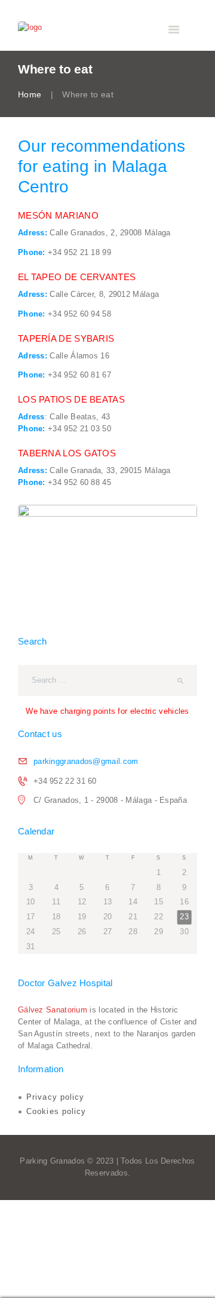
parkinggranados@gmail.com (86, 761)
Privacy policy (55, 1097)
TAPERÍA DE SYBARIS (66, 338)
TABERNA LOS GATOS (67, 453)
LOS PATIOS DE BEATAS (71, 399)
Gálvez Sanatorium (52, 1009)
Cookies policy (56, 1111)
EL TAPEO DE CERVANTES (77, 277)
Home (29, 94)
